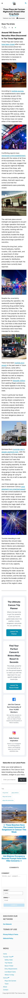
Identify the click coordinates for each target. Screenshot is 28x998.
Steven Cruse (15, 15)
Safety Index (9, 960)
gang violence (15, 792)
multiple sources (17, 91)
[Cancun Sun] (14, 3)
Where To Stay (9, 975)
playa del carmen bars (8, 800)
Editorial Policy (8, 938)
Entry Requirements (11, 969)
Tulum (6, 984)
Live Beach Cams (10, 972)
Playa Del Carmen (10, 981)
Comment (5, 873)
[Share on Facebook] (8, 27)
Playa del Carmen (7, 796)
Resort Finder (9, 966)
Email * (6, 897)
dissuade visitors (19, 380)
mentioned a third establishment (13, 156)
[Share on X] (12, 27)
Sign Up (22, 779)
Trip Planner (8, 963)
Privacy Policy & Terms (10, 934)
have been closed (8, 44)
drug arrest (5, 792)
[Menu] (2, 3)
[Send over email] (15, 27)
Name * (6, 890)
